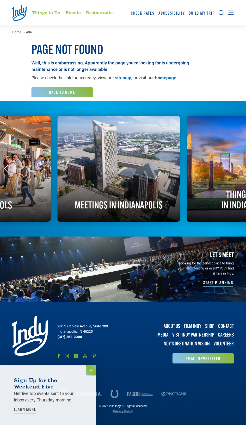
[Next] (240, 169)
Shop (209, 326)
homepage (165, 78)
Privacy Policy (123, 411)
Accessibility (171, 13)
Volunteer (224, 343)
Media (162, 334)
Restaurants (99, 12)
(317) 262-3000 (69, 336)
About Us (172, 326)
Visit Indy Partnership (193, 334)
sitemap (123, 78)
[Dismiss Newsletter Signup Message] (91, 370)
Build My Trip (202, 13)
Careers (226, 334)
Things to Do (46, 12)
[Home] (30, 339)
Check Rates (142, 13)
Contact (226, 326)
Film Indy (192, 326)
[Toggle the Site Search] (221, 12)
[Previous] (6, 169)
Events (73, 12)
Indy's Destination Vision (186, 343)
